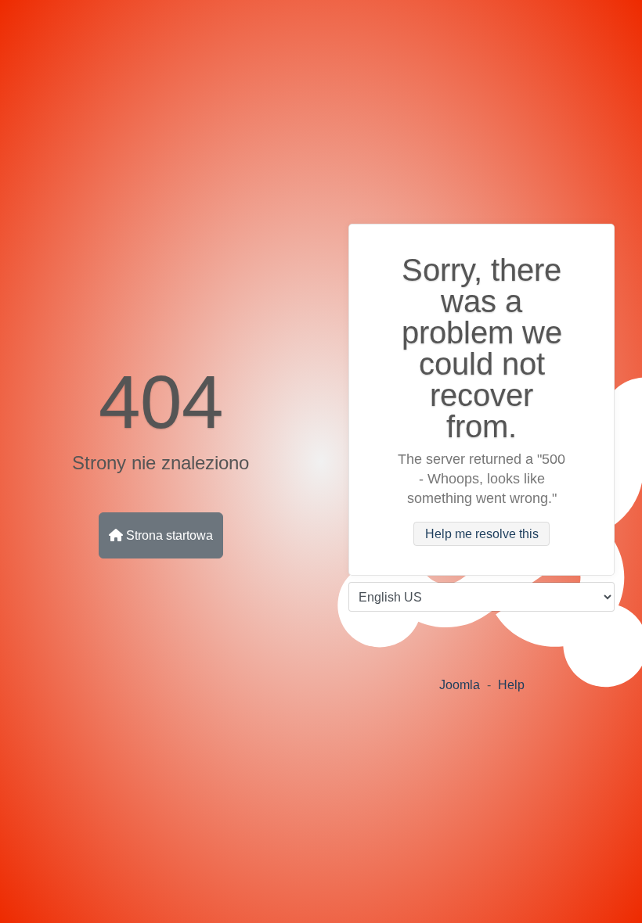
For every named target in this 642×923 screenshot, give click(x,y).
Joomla (459, 684)
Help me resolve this (482, 534)
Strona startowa (168, 535)
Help (511, 684)
